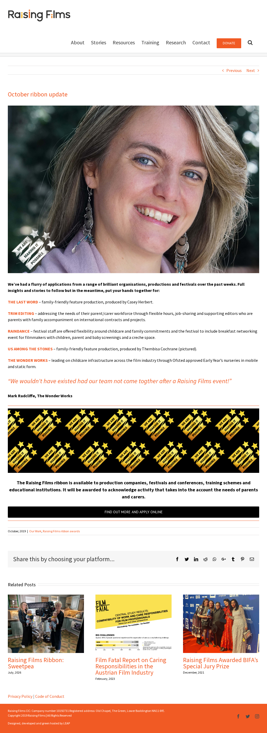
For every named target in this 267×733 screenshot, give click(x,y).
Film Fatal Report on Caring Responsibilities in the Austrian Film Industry (130, 666)
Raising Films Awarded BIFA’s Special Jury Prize (220, 663)
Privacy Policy (20, 696)
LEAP (66, 723)
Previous (234, 70)
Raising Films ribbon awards (61, 531)
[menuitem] (77, 42)
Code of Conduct (49, 696)
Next (250, 70)
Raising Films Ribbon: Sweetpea (36, 663)
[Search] (250, 42)
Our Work (35, 531)
